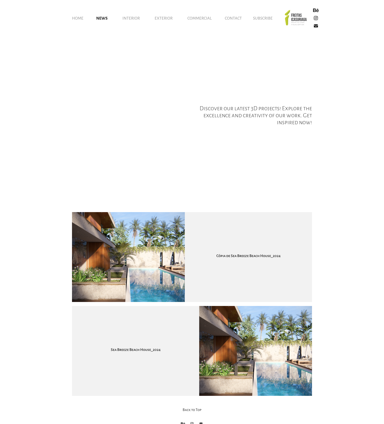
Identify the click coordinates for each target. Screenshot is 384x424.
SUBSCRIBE (263, 18)
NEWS (102, 18)
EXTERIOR (164, 18)
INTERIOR (131, 18)
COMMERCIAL (199, 18)
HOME (77, 18)
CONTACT (233, 18)
